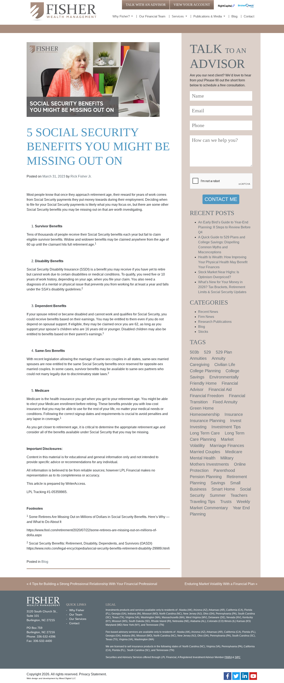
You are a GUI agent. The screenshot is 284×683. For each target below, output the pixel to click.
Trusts (226, 501)
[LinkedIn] (244, 676)
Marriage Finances (227, 445)
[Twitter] (236, 676)
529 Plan (224, 352)
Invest (235, 420)
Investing (198, 427)
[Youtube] (253, 676)
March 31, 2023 (53, 176)
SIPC (238, 657)
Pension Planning (206, 476)
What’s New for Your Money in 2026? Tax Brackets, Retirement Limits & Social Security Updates (222, 287)
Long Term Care (205, 433)
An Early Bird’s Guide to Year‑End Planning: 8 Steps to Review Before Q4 (224, 227)
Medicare (233, 451)
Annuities (198, 358)
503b (194, 352)
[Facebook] (227, 676)
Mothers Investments (209, 464)
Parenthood (224, 470)
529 (207, 352)
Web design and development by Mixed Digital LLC (51, 678)
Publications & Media (208, 16)
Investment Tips (226, 427)
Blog (234, 16)
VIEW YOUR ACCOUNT (192, 4)
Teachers (239, 495)
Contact (249, 16)
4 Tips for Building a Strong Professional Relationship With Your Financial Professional (93, 584)
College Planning (205, 370)
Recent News (208, 311)
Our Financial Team (152, 16)
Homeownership (205, 414)
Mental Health (202, 458)
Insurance (234, 414)
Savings (218, 483)
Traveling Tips (202, 501)
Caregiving (199, 364)
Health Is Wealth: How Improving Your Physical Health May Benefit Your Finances (222, 262)
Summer (218, 495)
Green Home (202, 408)
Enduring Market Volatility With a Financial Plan (220, 584)
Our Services (77, 619)
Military (226, 458)
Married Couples (205, 451)
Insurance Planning (207, 420)
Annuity (218, 358)
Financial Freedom (207, 395)
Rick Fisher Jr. (80, 176)
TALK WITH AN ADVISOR (146, 4)
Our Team (75, 614)
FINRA (228, 657)
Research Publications (215, 321)
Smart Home (223, 489)
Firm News (206, 316)
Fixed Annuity (225, 402)
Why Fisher (76, 610)
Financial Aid (220, 389)
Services (178, 16)
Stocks (203, 331)
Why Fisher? (121, 16)
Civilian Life (224, 364)
